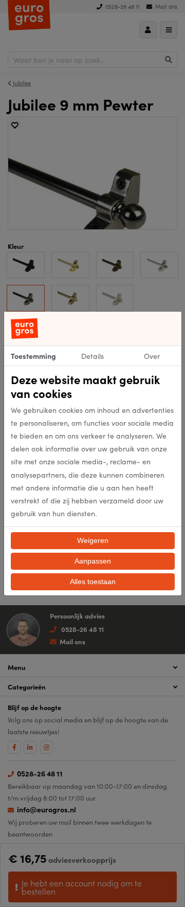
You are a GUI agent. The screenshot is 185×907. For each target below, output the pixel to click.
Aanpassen (93, 561)
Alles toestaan (93, 581)
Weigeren (92, 540)
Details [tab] (92, 356)
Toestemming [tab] (33, 356)
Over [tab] (152, 356)
